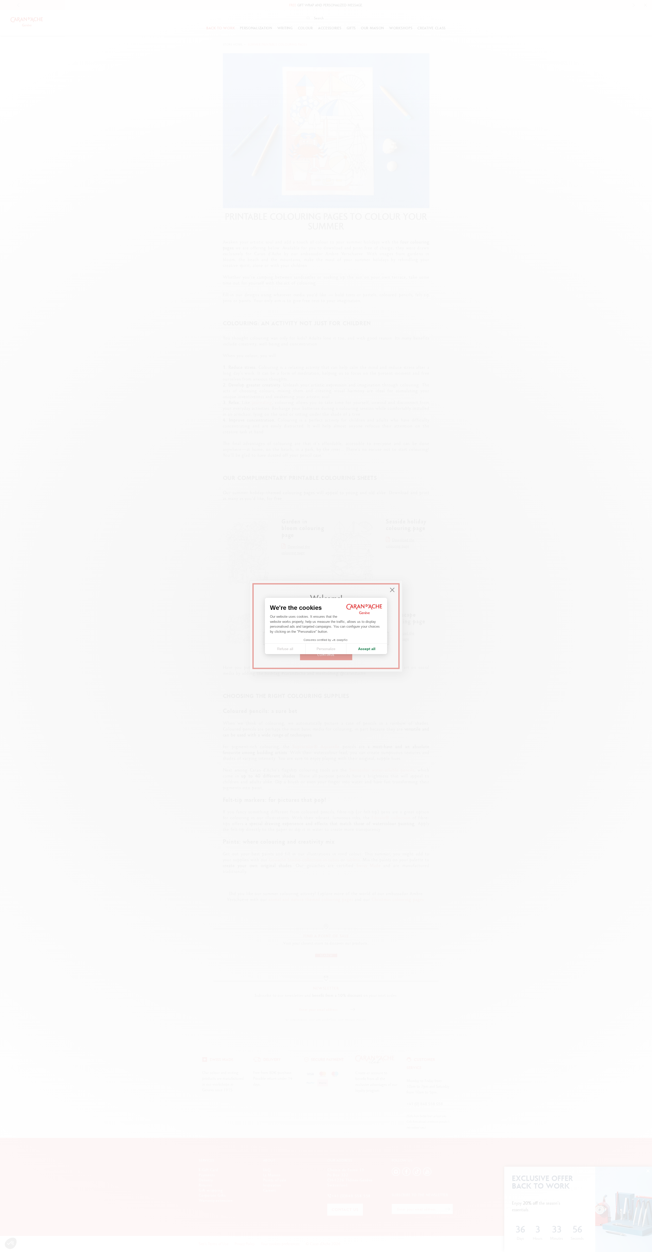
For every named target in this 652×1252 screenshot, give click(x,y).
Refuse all (285, 649)
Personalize (326, 649)
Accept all (366, 649)
